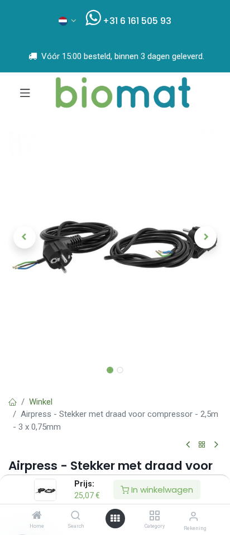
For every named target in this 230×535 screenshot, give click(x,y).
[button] (24, 237)
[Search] (75, 516)
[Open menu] (115, 519)
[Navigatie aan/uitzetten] (25, 92)
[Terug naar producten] (202, 445)
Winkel (40, 402)
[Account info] (193, 516)
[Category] (154, 516)
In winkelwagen (161, 489)
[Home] (37, 516)
